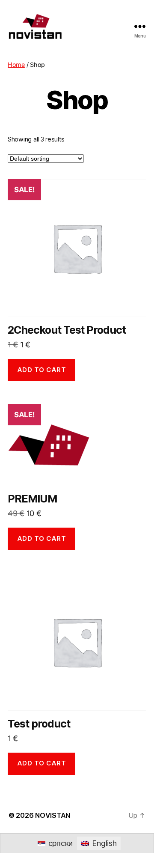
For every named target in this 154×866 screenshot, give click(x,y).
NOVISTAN (52, 815)
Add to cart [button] (41, 370)
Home (16, 64)
